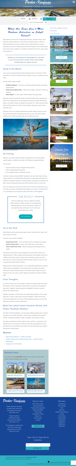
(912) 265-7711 (14, 422)
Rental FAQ (38, 412)
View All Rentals (26, 216)
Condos (62, 414)
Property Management (38, 408)
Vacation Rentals (38, 406)
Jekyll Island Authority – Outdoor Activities (18, 337)
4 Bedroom (61, 426)
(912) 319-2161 (14, 431)
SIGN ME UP (37, 448)
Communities (62, 418)
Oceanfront (61, 404)
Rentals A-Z (29, 459)
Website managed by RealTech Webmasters (60, 462)
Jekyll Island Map (38, 410)
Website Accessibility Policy (12, 459)
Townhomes (62, 416)
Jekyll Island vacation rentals (25, 60)
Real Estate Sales (38, 404)
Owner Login (38, 426)
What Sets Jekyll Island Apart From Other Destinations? (43, 391)
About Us (38, 416)
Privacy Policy (22, 459)
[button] (74, 5)
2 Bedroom (61, 422)
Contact (38, 420)
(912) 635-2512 (14, 412)
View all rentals (55, 33)
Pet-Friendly (62, 406)
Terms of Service (63, 464)
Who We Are (38, 418)
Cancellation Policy (38, 414)
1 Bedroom (61, 420)
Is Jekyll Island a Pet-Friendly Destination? (19, 391)
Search (49, 19)
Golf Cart (62, 410)
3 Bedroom (61, 424)
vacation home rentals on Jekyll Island (33, 187)
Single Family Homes (61, 412)
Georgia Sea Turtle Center (14, 344)
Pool (61, 408)
